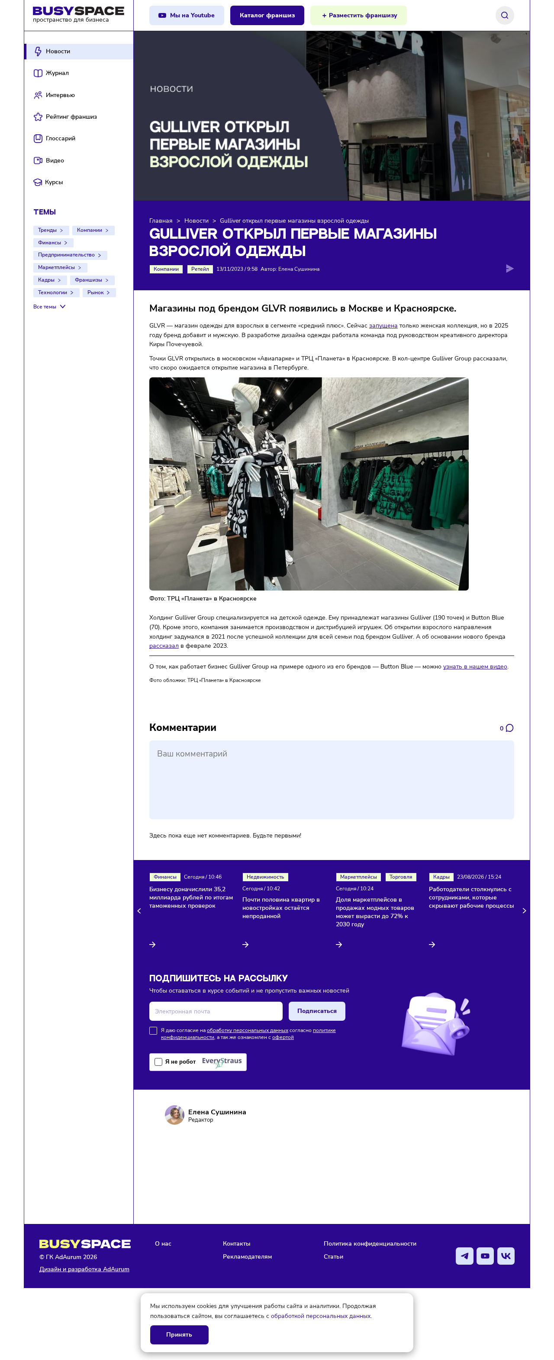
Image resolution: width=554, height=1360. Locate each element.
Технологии (52, 292)
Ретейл (200, 269)
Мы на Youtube (192, 15)
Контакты (237, 1243)
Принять (179, 1335)
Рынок (95, 292)
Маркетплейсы (56, 267)
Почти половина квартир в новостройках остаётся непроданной (281, 908)
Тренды (47, 230)
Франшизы (88, 279)
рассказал (164, 645)
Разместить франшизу (363, 15)
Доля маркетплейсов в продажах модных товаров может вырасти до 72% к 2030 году (375, 912)
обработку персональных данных (247, 1030)
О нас (163, 1243)
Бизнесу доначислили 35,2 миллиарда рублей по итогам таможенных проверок (191, 898)
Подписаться (317, 1011)
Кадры (46, 279)
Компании (89, 230)
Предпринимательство (66, 254)
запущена (383, 325)
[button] (140, 910)
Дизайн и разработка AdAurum (84, 1269)
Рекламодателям (247, 1256)
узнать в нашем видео (475, 666)
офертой (283, 1037)
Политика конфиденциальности (370, 1243)
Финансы (49, 242)
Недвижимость (265, 876)
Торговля (401, 876)
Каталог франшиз (267, 15)
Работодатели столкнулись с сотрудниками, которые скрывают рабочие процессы (471, 898)
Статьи (333, 1256)
